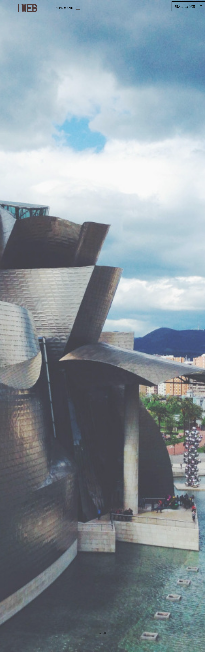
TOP (197, 645)
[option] (102, 326)
